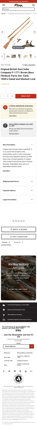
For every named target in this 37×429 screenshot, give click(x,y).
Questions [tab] (17, 242)
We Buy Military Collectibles (25, 353)
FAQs (5, 365)
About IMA (7, 357)
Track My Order (8, 360)
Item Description (9, 145)
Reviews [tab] (4, 242)
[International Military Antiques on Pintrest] (20, 371)
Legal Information (9, 200)
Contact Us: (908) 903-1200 (23, 356)
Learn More (12, 115)
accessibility (21, 327)
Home (3, 13)
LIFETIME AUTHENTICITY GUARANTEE (18, 1)
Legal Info (24, 386)
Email (18, 343)
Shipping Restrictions (11, 181)
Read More (6, 171)
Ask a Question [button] (20, 237)
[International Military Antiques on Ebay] (32, 371)
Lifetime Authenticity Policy (23, 364)
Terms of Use (14, 386)
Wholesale (7, 353)
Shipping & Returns (22, 360)
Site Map (19, 386)
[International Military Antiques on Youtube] (26, 371)
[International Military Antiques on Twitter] (9, 371)
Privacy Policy (7, 386)
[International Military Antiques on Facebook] (4, 371)
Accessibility (30, 386)
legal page (15, 419)
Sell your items (14, 133)
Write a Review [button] (20, 229)
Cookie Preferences (18, 387)
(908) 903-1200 (17, 328)
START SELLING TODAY (18, 289)
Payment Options (9, 191)
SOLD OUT (25, 96)
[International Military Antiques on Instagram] (15, 371)
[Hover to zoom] (18, 33)
